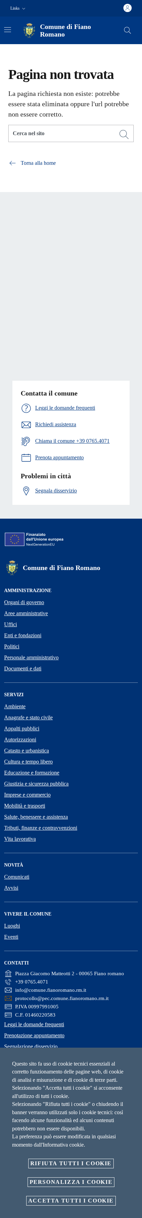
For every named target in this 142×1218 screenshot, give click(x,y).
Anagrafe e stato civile (28, 717)
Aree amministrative (26, 613)
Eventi (11, 937)
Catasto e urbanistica (26, 750)
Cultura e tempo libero (28, 762)
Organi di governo (24, 602)
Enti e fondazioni (22, 635)
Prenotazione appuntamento (34, 1035)
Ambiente (15, 706)
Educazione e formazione (31, 773)
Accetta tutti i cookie (71, 1201)
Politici (11, 646)
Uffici (10, 624)
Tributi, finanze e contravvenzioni (40, 828)
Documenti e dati (22, 668)
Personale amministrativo (31, 657)
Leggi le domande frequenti (34, 1024)
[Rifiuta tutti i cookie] (134, 1058)
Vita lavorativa (20, 839)
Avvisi (11, 888)
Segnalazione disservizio (31, 1046)
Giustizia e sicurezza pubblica (36, 784)
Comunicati (16, 877)
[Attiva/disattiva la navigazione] (7, 30)
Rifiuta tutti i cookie (71, 1163)
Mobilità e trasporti (24, 806)
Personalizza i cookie (71, 1182)
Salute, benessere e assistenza (36, 817)
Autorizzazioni (20, 739)
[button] (18, 8)
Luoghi (12, 926)
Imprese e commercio (27, 795)
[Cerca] (127, 30)
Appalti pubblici (21, 728)
